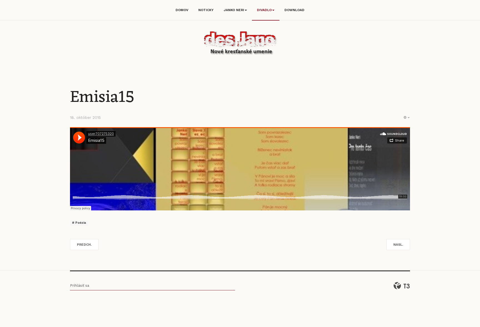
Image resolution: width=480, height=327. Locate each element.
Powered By (401, 285)
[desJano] (240, 44)
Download (294, 10)
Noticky (206, 10)
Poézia (80, 223)
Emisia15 (102, 97)
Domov (182, 10)
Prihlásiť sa (79, 285)
